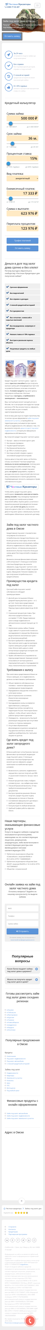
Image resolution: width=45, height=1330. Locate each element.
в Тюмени (10, 1020)
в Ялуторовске (12, 1015)
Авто (8, 1083)
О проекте (12, 1227)
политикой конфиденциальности (22, 940)
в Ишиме (10, 1010)
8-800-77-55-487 (13, 7)
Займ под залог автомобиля (17, 1113)
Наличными (11, 1056)
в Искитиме (11, 1030)
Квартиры (10, 1075)
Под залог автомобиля (15, 1061)
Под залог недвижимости (16, 1059)
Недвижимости (12, 1073)
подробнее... (24, 1264)
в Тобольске (11, 1012)
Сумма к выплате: (18, 208)
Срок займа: (14, 133)
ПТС (8, 1085)
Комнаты (10, 1080)
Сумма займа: (15, 113)
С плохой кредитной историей (18, 1064)
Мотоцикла (11, 1088)
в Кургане (10, 1017)
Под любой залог (13, 1090)
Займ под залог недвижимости (18, 1116)
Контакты (12, 1229)
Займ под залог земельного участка (20, 1118)
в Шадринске (11, 1025)
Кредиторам (13, 1232)
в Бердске (10, 1027)
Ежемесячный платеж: (21, 188)
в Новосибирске (13, 1022)
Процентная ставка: (19, 153)
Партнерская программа (18, 1234)
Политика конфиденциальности (16, 1323)
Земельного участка (14, 1078)
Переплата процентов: (21, 223)
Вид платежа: (15, 173)
